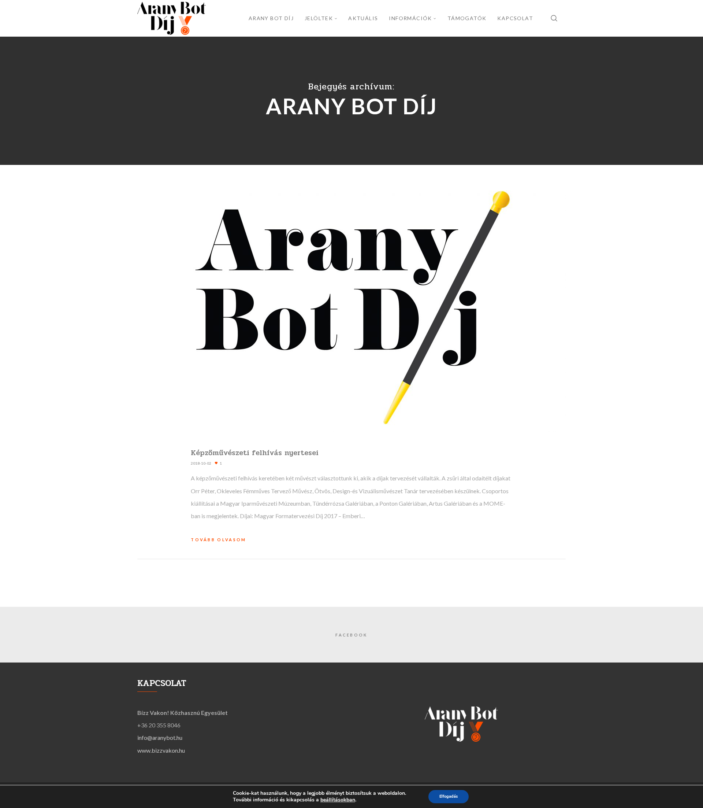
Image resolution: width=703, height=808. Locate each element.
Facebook (351, 634)
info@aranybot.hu (159, 737)
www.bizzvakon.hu (161, 750)
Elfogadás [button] (448, 796)
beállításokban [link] (337, 799)
